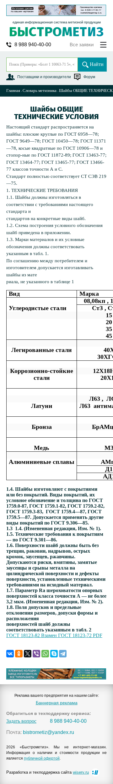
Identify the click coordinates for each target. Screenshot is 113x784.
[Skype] (54, 653)
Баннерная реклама (57, 702)
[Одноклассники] (19, 653)
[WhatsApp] (45, 653)
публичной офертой (42, 758)
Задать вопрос (21, 721)
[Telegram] (63, 653)
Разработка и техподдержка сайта (47, 772)
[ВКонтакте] (10, 653)
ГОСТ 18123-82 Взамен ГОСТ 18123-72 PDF (54, 635)
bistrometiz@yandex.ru (48, 732)
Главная (13, 90)
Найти (97, 64)
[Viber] (36, 653)
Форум (89, 77)
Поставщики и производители (44, 77)
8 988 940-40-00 (32, 44)
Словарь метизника (39, 90)
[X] (27, 653)
